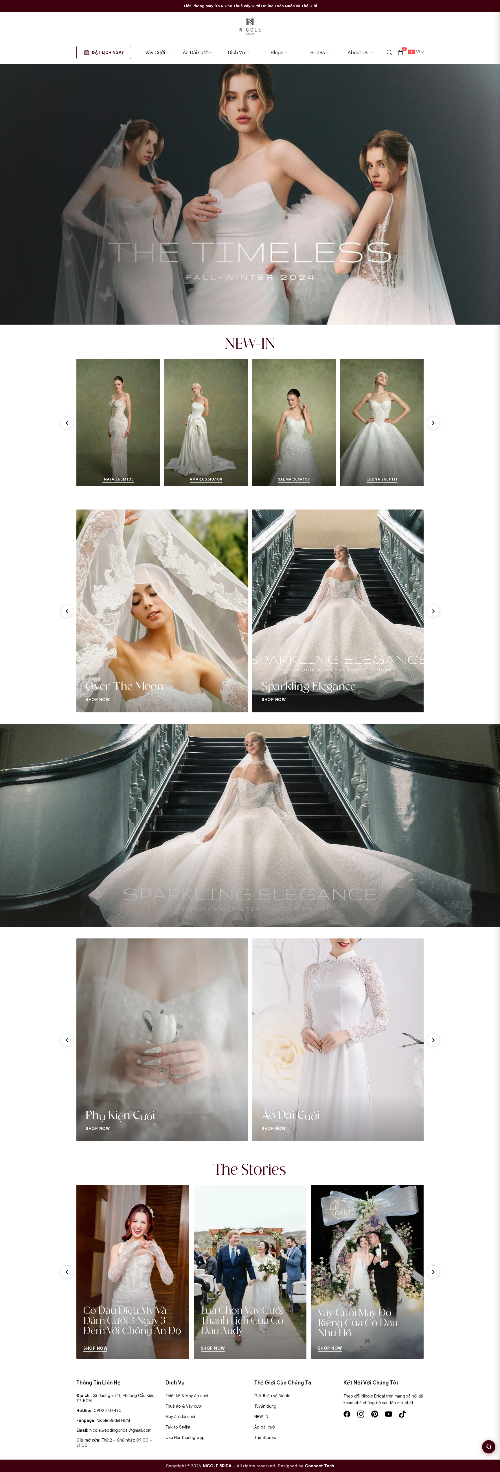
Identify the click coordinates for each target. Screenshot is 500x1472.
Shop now (96, 1348)
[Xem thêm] (83, 423)
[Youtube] (388, 1414)
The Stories (265, 1437)
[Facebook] (346, 1414)
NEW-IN (261, 1416)
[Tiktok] (402, 1414)
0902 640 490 (108, 1410)
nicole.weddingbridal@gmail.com (120, 1430)
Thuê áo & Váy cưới (184, 1406)
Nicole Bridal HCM (113, 1420)
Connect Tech (319, 1466)
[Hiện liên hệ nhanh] (488, 1446)
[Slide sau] (433, 422)
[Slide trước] (66, 422)
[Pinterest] (374, 1414)
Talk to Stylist (178, 1427)
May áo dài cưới (180, 1416)
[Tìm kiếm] (389, 52)
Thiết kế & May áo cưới (187, 1395)
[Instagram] (360, 1414)
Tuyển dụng (265, 1406)
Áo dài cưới (264, 1427)
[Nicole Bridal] (250, 26)
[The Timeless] (250, 194)
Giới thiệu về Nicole (272, 1395)
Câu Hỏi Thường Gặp (185, 1437)
